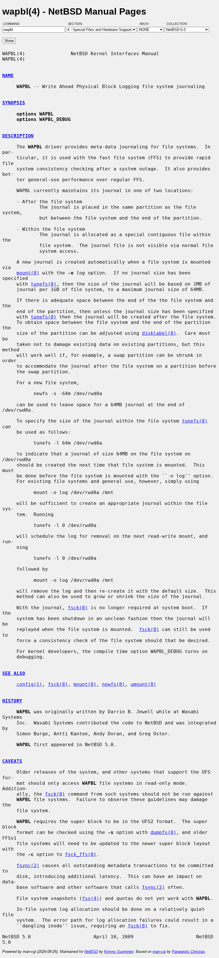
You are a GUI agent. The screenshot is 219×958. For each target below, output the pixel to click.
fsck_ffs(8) (80, 854)
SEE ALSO (13, 673)
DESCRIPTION (18, 136)
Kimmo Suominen (118, 951)
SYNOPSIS (13, 102)
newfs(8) (113, 684)
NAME (8, 75)
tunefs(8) (43, 284)
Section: (76, 23)
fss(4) (90, 898)
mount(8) (28, 273)
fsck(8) (78, 607)
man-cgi (159, 951)
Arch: (146, 23)
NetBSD (91, 951)
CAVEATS (12, 761)
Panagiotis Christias (188, 951)
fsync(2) (28, 865)
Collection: (177, 23)
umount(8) (143, 684)
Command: (13, 23)
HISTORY (12, 701)
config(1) (29, 684)
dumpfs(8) (163, 832)
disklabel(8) (159, 333)
